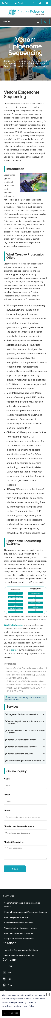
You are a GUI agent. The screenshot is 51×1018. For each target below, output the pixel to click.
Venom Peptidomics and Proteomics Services (25, 912)
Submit (14, 869)
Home (7, 61)
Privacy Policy (28, 1006)
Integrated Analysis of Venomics (22, 714)
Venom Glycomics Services (20, 754)
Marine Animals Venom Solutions (19, 955)
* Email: (7, 810)
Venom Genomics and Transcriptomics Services (24, 62)
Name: (7, 779)
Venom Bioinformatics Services (22, 747)
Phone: (7, 795)
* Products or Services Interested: (19, 826)
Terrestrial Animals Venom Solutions (21, 950)
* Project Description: (14, 842)
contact (14, 650)
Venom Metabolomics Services (21, 740)
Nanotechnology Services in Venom (24, 761)
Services (17, 61)
